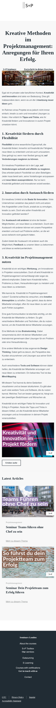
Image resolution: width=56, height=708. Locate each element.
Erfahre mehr (11, 463)
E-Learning (28, 662)
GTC (4, 697)
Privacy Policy (18, 697)
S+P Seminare (9, 69)
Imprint (32, 697)
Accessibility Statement (11, 701)
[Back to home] (28, 5)
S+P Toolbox (28, 648)
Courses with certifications (28, 667)
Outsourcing (28, 657)
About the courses (28, 643)
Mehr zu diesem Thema (17, 540)
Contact (28, 676)
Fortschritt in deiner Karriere (38, 69)
